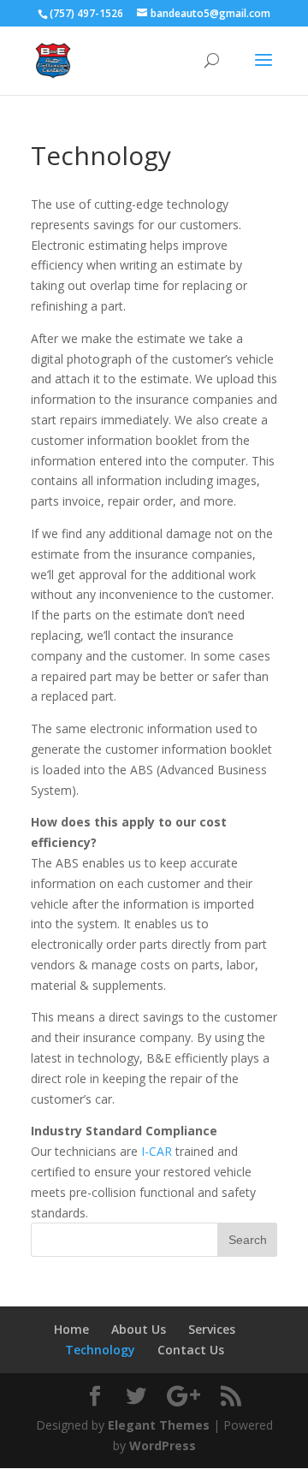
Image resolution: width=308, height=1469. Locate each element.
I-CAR (156, 1151)
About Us (138, 1329)
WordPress (162, 1445)
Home (71, 1329)
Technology (100, 1350)
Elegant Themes (159, 1425)
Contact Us (190, 1350)
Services (211, 1329)
